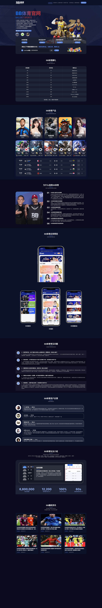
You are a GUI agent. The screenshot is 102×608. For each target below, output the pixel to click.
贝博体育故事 (76, 2)
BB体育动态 (71, 2)
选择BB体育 (60, 2)
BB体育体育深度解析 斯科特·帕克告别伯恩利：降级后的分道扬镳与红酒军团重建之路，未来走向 (27, 528)
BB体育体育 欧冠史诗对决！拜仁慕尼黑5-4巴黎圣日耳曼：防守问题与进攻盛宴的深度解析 (75, 528)
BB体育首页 (50, 2)
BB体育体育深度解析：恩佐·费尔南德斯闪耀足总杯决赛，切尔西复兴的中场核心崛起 (50, 528)
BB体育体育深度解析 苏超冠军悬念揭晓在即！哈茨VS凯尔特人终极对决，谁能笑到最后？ (27, 549)
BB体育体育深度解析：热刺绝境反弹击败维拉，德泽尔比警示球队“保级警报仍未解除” (75, 549)
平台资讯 (18, 531)
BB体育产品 (55, 2)
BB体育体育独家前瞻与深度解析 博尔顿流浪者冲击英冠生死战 (51, 549)
